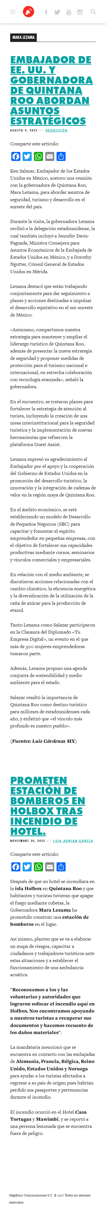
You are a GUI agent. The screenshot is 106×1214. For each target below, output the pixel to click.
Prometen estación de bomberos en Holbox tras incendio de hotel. (47, 806)
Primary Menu (12, 12)
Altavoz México (28, 11)
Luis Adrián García (73, 841)
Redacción (57, 130)
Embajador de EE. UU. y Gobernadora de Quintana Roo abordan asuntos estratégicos (51, 90)
